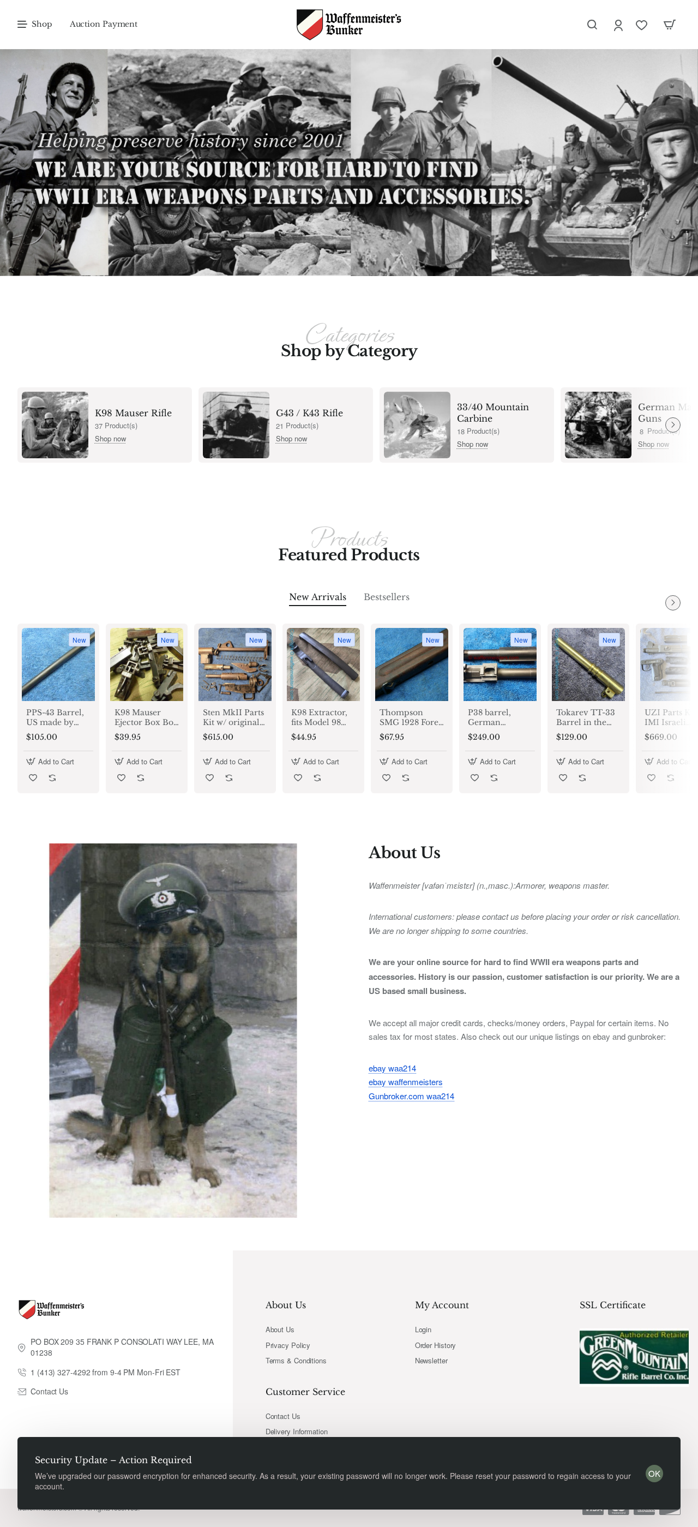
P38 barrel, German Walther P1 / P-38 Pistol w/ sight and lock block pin (497, 718)
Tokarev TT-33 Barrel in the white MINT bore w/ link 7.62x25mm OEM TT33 (585, 718)
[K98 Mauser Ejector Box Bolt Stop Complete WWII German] (146, 664)
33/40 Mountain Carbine (493, 413)
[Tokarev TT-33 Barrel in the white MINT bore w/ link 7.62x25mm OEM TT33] (588, 664)
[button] (51, 761)
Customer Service (305, 1391)
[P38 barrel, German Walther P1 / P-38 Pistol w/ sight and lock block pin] (500, 664)
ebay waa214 (392, 1068)
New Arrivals (317, 596)
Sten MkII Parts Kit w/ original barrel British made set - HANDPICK (233, 718)
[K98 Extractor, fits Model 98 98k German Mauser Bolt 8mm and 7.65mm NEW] (323, 664)
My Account (442, 1305)
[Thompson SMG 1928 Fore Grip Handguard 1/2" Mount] (411, 664)
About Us (286, 1305)
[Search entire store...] (592, 24)
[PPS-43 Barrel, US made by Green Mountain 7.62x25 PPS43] (58, 664)
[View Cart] (670, 24)
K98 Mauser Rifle (133, 413)
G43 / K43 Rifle (309, 413)
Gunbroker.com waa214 (411, 1095)
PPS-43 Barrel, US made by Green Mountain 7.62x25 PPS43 (55, 718)
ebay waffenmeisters (406, 1081)
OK (654, 1473)
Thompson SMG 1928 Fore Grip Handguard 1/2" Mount (410, 718)
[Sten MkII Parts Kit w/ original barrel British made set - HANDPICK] (235, 664)
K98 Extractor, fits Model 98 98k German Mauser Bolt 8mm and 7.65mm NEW (319, 718)
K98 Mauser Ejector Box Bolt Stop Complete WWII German (147, 718)
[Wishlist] (642, 25)
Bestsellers (387, 596)
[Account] (619, 25)
